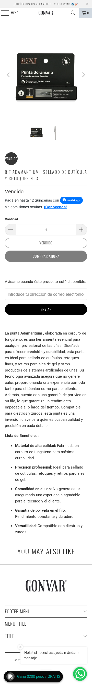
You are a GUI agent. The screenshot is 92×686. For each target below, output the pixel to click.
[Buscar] (73, 13)
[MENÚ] (2, 13)
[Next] (83, 74)
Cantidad (11, 219)
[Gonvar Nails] (46, 13)
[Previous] (9, 74)
